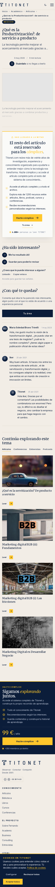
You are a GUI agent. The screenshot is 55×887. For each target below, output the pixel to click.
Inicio (5, 11)
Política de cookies (36, 868)
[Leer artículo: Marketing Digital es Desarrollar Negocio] (27, 632)
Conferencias (8, 812)
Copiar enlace (20, 274)
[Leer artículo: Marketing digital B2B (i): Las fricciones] (27, 579)
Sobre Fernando (10, 826)
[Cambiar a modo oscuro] (45, 4)
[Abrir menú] (52, 5)
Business (6, 835)
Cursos (5, 807)
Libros (5, 803)
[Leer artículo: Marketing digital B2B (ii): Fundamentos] (27, 525)
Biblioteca (7, 798)
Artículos (30, 11)
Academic (7, 830)
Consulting (7, 840)
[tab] (6, 449)
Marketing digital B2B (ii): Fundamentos (20, 546)
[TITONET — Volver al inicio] (15, 5)
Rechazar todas (32, 874)
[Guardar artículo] (11, 63)
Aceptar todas (13, 881)
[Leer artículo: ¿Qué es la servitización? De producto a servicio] (27, 471)
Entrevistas (7, 845)
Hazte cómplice (25, 218)
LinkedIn (6, 274)
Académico (17, 11)
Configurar (11, 874)
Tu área (26, 225)
